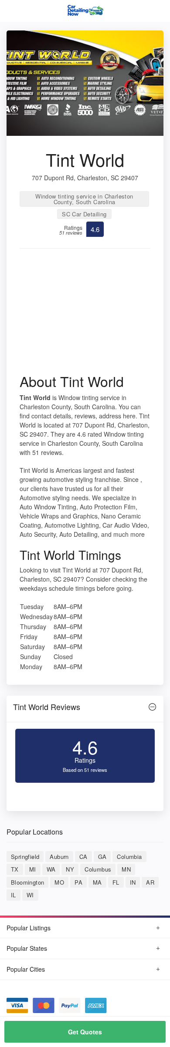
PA (78, 882)
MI (32, 869)
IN (133, 882)
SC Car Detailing (84, 214)
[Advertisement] (85, 313)
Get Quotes (85, 1031)
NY (70, 869)
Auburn (59, 856)
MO (59, 882)
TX (15, 869)
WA (51, 869)
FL (115, 882)
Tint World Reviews (46, 706)
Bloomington (27, 882)
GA (102, 856)
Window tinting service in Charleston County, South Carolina (84, 199)
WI (30, 895)
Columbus (98, 869)
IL (13, 895)
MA (97, 882)
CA (83, 856)
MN (126, 869)
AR (150, 882)
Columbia (129, 856)
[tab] (85, 709)
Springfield (25, 856)
